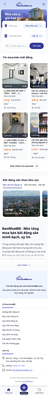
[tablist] (12, 185)
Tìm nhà (37, 46)
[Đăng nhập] (44, 4)
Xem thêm (22, 265)
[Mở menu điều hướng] (4, 4)
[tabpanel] (24, 203)
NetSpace (29, 381)
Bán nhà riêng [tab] (30, 184)
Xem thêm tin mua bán (22, 166)
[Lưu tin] (25, 65)
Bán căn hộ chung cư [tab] (12, 184)
